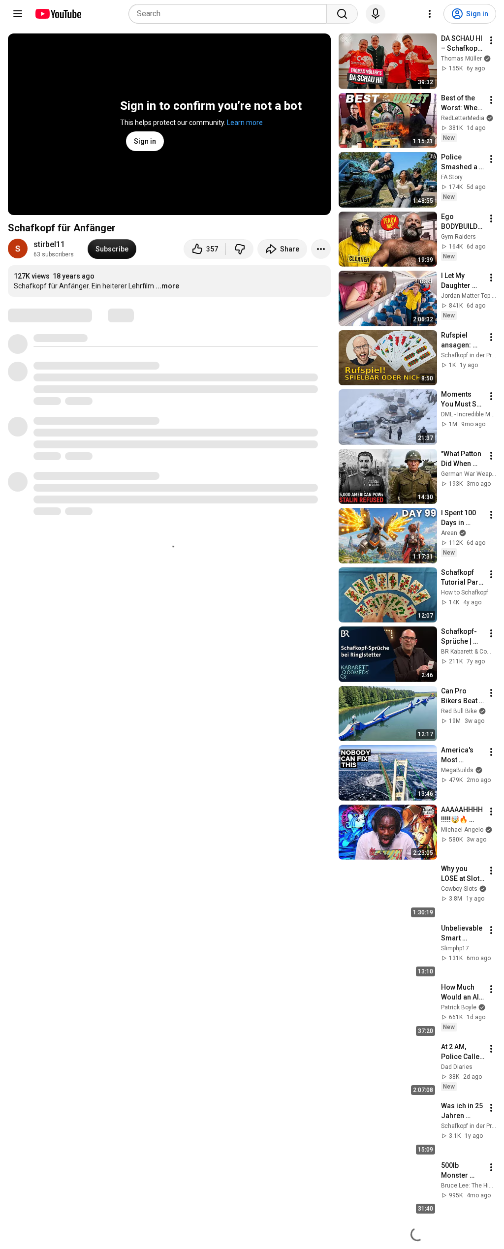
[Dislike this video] (239, 249)
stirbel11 (49, 244)
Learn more (245, 122)
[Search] (342, 14)
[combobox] (230, 14)
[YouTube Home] (58, 14)
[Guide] (18, 14)
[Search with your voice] (375, 14)
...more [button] (167, 286)
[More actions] (321, 249)
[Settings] (430, 14)
